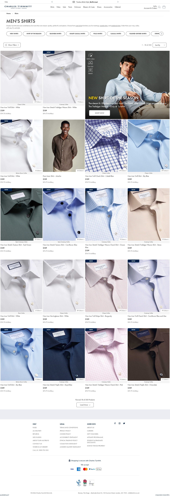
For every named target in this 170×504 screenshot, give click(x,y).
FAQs (35, 427)
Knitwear (77, 7)
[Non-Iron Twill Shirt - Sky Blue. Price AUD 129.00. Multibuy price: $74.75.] (149, 146)
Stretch (90, 73)
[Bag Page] (164, 7)
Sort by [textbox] (157, 45)
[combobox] (160, 45)
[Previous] (52, 2)
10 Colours (38, 239)
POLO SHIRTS (97, 34)
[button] (85, 405)
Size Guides (37, 437)
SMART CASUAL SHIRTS (77, 34)
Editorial (118, 7)
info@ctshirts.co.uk (133, 493)
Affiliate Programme (95, 437)
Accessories (108, 7)
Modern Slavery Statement (70, 447)
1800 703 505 (43, 450)
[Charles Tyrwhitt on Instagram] (121, 423)
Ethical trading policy (68, 440)
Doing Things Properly (96, 446)
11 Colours (80, 379)
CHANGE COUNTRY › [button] (162, 495)
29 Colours (37, 102)
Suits (64, 7)
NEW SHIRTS (14, 34)
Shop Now (99, 113)
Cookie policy (65, 434)
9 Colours (80, 102)
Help (6, 2)
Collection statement (68, 444)
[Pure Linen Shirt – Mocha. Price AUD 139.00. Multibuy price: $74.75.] (64, 146)
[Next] (118, 2)
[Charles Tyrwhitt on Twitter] (125, 423)
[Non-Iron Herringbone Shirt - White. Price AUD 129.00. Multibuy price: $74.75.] (64, 286)
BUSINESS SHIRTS (55, 34)
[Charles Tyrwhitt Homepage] (18, 7)
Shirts (52, 7)
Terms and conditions (69, 427)
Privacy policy (65, 431)
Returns (36, 434)
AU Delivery (37, 431)
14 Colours (80, 171)
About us (90, 427)
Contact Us (37, 444)
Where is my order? (40, 447)
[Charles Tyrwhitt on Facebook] (116, 423)
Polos (58, 7)
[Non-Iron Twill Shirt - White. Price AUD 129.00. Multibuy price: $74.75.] (21, 77)
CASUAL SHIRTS (116, 34)
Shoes (99, 7)
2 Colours (38, 310)
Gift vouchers (92, 434)
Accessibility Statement (69, 437)
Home (8, 13)
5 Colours (38, 171)
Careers (90, 431)
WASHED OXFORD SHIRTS (137, 34)
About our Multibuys (41, 440)
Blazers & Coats (89, 7)
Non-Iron (90, 66)
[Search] (159, 7)
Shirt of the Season (34, 34)
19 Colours (165, 310)
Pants (70, 7)
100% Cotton (90, 59)
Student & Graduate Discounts (95, 441)
